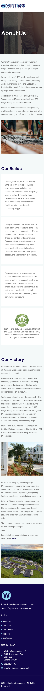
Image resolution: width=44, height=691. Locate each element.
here (14, 538)
